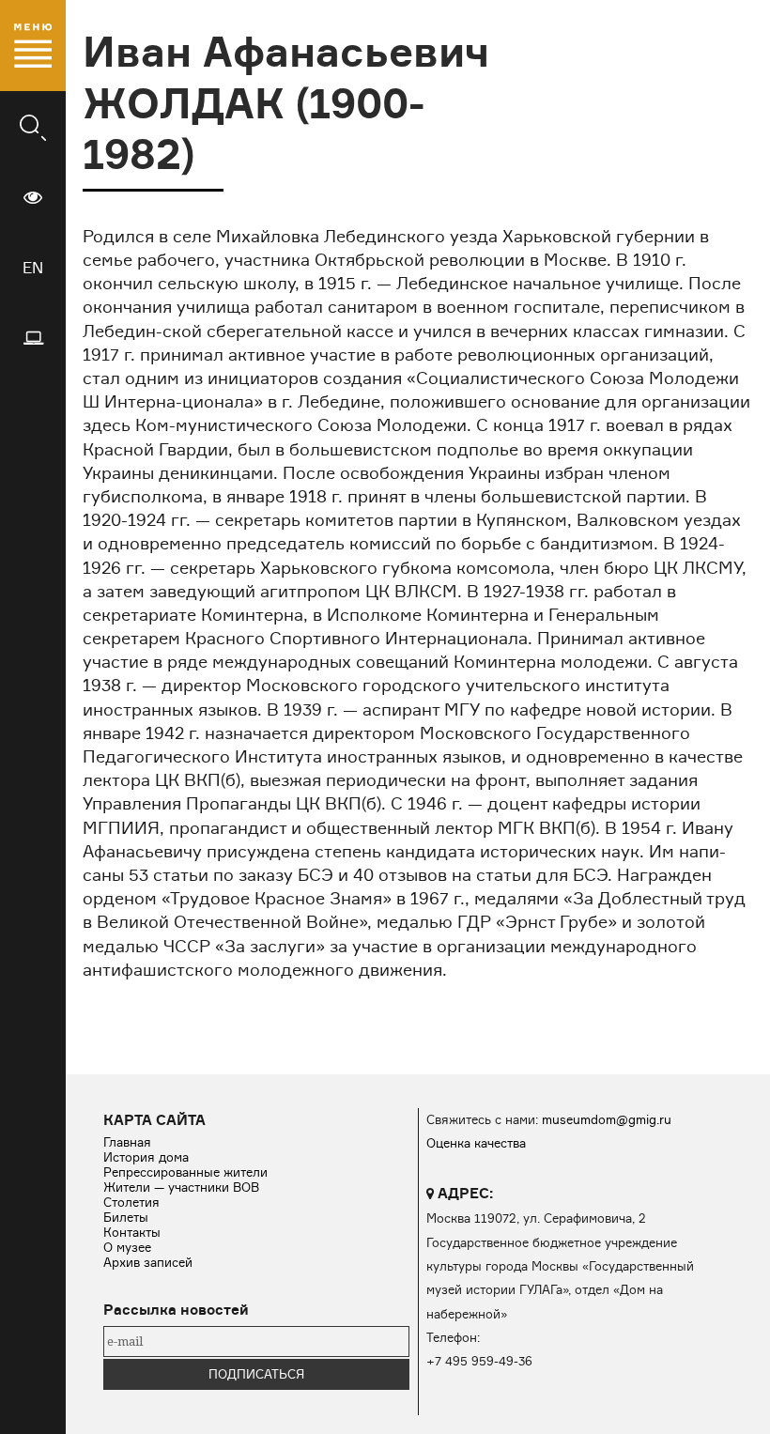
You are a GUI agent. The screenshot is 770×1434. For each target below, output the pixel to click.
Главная (127, 1141)
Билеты (125, 1217)
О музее (127, 1247)
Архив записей (147, 1262)
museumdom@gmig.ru (606, 1119)
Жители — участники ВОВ (181, 1187)
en (33, 267)
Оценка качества (476, 1142)
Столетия (131, 1202)
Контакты (132, 1232)
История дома (146, 1156)
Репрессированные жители (185, 1172)
